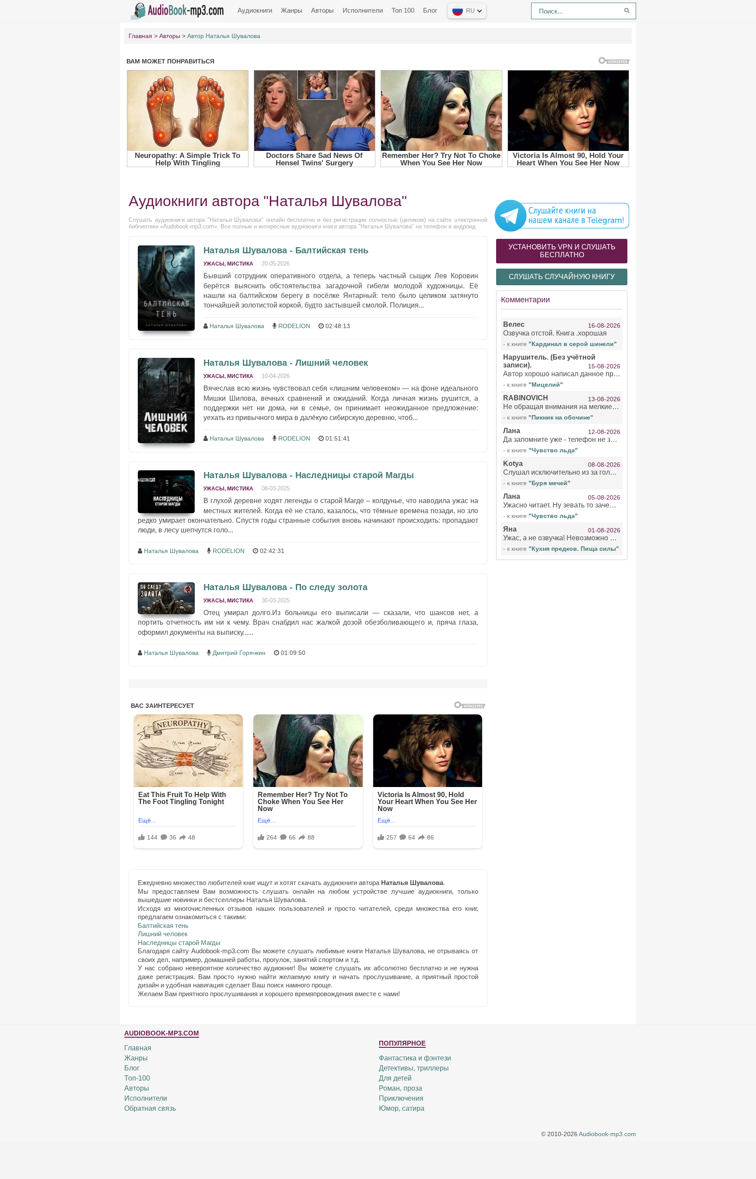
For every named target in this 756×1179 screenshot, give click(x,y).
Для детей (395, 1078)
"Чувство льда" (553, 450)
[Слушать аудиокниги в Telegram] (562, 215)
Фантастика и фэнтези (415, 1058)
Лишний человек (163, 934)
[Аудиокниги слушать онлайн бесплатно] (179, 10)
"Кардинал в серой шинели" (572, 343)
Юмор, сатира (401, 1108)
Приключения (401, 1098)
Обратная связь (150, 1108)
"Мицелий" (545, 384)
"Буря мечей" (549, 482)
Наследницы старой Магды (179, 942)
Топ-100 (137, 1078)
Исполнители (363, 10)
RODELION (294, 325)
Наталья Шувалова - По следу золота (285, 587)
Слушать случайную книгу (562, 276)
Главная (137, 1048)
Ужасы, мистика (228, 264)
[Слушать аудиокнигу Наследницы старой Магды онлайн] (166, 491)
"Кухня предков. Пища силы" (573, 548)
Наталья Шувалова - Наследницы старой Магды (308, 475)
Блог (430, 10)
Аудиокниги (255, 10)
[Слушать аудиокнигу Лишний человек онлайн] (166, 400)
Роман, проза (400, 1088)
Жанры (291, 10)
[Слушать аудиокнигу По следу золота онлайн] (166, 598)
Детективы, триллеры (414, 1068)
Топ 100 (403, 10)
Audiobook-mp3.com (607, 1133)
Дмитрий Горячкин (239, 652)
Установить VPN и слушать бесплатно (562, 251)
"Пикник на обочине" (560, 417)
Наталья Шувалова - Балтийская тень (285, 250)
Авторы (322, 10)
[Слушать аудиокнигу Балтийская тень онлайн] (166, 288)
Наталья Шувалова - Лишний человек (285, 362)
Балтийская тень (163, 925)
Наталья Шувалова (237, 325)
